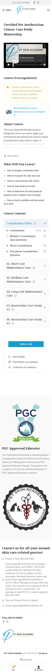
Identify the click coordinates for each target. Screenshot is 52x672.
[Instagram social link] (38, 2)
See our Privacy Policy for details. (21, 600)
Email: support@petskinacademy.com (23, 605)
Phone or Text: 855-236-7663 (19, 559)
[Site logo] (26, 10)
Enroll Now (26, 344)
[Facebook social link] (34, 2)
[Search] (48, 10)
